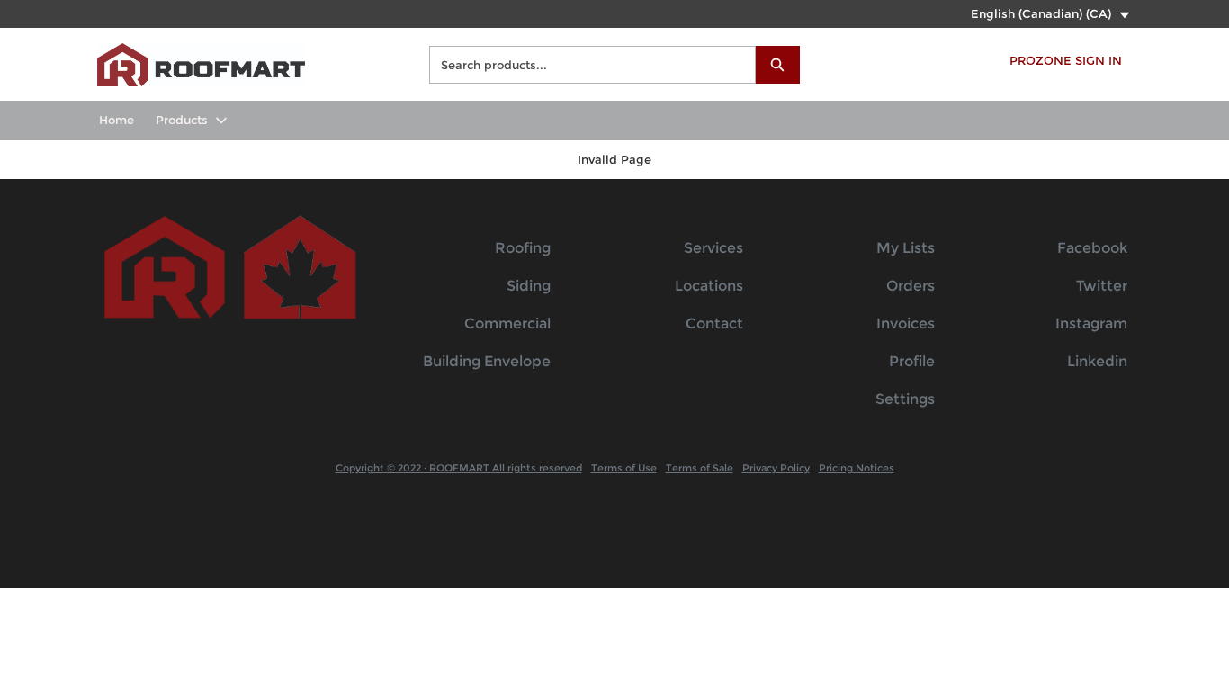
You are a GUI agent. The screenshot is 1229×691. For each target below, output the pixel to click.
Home (116, 119)
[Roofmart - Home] (201, 62)
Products (182, 119)
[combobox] (585, 65)
